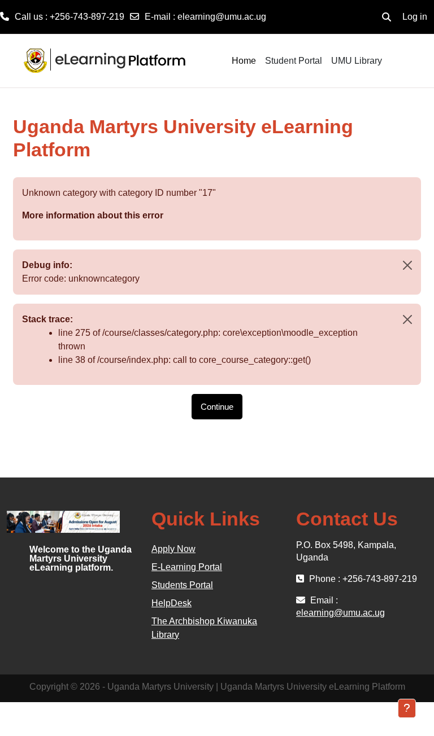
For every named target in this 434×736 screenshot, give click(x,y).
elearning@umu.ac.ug (221, 16)
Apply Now (173, 549)
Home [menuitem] (244, 60)
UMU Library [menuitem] (356, 60)
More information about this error (92, 215)
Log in (414, 16)
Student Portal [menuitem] (293, 60)
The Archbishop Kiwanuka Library (204, 627)
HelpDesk (171, 603)
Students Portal (182, 585)
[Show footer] (407, 708)
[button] (386, 17)
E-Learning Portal (186, 567)
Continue (217, 406)
